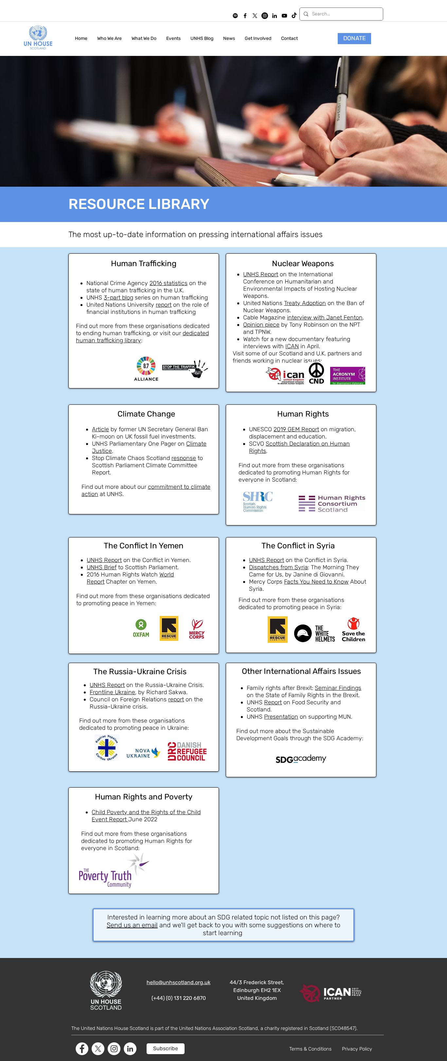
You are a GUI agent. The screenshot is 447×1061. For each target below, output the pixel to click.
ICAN (292, 346)
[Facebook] (82, 1048)
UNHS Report (260, 274)
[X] (255, 15)
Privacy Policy (357, 1049)
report (163, 304)
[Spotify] (235, 15)
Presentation (281, 716)
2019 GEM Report (296, 429)
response (183, 458)
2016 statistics (169, 283)
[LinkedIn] (274, 15)
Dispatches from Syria (278, 567)
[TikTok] (294, 15)
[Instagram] (264, 15)
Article (100, 429)
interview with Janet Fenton (325, 317)
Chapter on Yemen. (130, 581)
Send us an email (132, 925)
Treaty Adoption (305, 303)
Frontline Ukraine (112, 692)
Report (273, 702)
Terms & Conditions (310, 1049)
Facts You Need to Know (316, 581)
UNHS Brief (101, 567)
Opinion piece (261, 324)
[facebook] (245, 15)
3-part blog (118, 297)
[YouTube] (284, 15)
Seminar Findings (338, 688)
